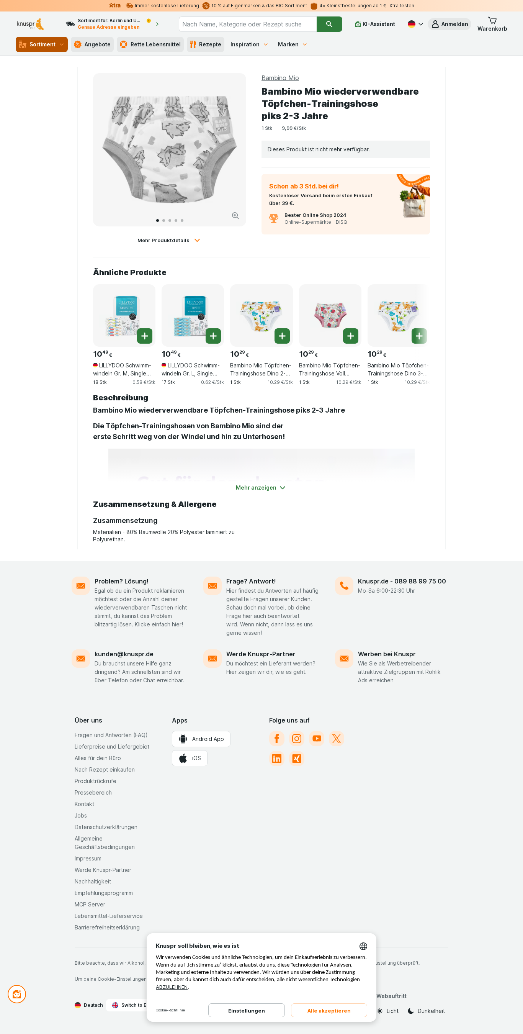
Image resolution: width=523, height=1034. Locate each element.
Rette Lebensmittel (156, 44)
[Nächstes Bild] (232, 149)
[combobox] (248, 24)
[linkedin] (276, 758)
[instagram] (296, 738)
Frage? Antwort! (251, 581)
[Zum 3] (169, 220)
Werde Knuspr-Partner (261, 654)
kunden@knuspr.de (124, 654)
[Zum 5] (182, 220)
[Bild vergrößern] (235, 216)
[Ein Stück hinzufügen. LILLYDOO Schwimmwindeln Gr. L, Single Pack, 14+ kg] (213, 336)
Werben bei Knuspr (387, 654)
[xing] (296, 758)
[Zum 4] (176, 220)
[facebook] (276, 738)
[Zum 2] (163, 220)
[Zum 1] (157, 220)
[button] (449, 24)
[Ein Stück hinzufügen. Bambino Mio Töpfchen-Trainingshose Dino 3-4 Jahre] (419, 336)
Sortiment (42, 44)
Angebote (98, 44)
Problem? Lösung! (122, 581)
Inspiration (245, 44)
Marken (288, 44)
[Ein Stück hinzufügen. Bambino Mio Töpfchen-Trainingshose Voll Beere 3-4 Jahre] (350, 336)
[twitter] (336, 738)
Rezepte (210, 44)
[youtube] (316, 738)
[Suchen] (329, 24)
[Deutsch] (415, 24)
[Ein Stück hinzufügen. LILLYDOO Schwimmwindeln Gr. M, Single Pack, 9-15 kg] (144, 336)
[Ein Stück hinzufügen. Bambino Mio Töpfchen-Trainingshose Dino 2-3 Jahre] (282, 336)
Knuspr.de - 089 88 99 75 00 (402, 581)
